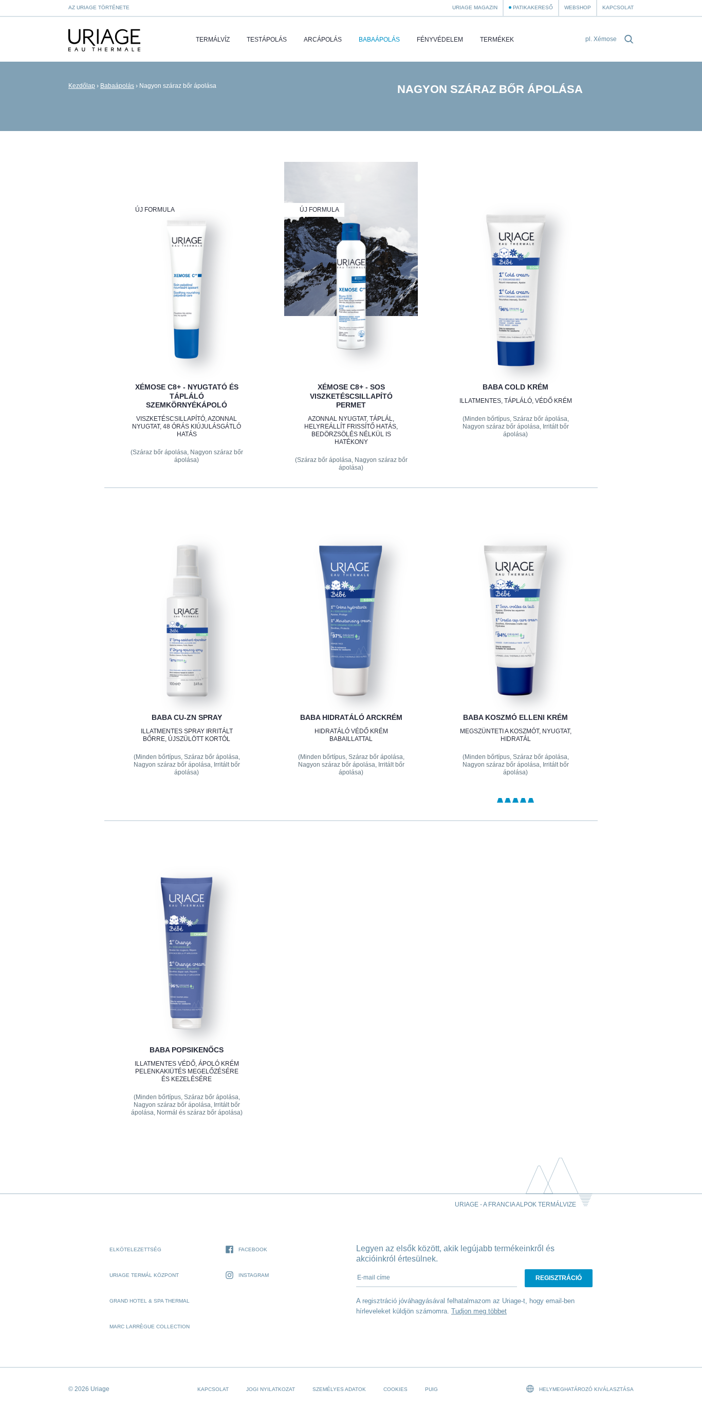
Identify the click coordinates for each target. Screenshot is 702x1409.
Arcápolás (323, 39)
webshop (577, 7)
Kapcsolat (618, 7)
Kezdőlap (81, 85)
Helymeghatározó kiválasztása (586, 1389)
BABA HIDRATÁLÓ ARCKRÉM (351, 717)
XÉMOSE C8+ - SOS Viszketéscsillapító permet (350, 396)
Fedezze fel (186, 342)
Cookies (395, 1389)
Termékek (497, 39)
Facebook (252, 1249)
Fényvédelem (440, 39)
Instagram (253, 1275)
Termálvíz (213, 39)
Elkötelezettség (135, 1249)
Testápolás (267, 39)
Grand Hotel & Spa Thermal (149, 1301)
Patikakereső (533, 7)
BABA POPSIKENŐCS (187, 1050)
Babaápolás (379, 39)
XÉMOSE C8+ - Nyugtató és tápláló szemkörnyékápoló (186, 396)
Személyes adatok (339, 1389)
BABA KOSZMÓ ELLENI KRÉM (515, 717)
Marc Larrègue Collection (149, 1326)
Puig (431, 1389)
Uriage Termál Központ (144, 1275)
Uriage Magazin (474, 7)
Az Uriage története (99, 7)
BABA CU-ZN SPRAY (186, 717)
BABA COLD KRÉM (515, 387)
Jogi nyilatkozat (270, 1389)
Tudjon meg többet (479, 1311)
